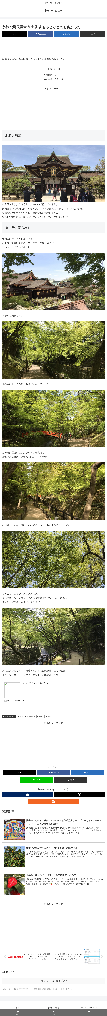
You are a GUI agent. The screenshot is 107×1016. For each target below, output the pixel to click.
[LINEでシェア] (17, 807)
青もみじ (51, 717)
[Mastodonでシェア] (41, 793)
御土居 (41, 717)
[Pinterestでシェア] (41, 807)
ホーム (18, 1008)
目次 (49, 68)
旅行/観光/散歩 (10, 717)
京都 (21, 717)
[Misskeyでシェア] (89, 793)
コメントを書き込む (53, 981)
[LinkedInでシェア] (65, 807)
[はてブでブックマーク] (89, 800)
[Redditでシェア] (65, 800)
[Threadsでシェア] (41, 800)
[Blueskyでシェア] (65, 793)
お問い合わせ (53, 1008)
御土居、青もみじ (54, 79)
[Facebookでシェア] (17, 800)
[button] (92, 34)
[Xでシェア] (17, 793)
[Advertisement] (53, 47)
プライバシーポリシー (88, 1008)
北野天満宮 (51, 74)
